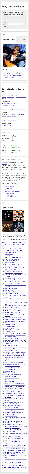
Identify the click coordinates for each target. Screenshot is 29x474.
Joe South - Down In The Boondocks (14, 362)
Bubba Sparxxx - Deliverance (12, 378)
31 (25, 244)
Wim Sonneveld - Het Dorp (11, 407)
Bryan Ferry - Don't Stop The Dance (13, 307)
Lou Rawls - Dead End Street (12, 261)
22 (10, 244)
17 (2, 244)
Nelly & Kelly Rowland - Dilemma (13, 330)
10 (16, 242)
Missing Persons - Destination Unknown (15, 281)
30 (23, 244)
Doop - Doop (8, 361)
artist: (4, 12)
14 (22, 242)
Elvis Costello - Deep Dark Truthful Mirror (15, 421)
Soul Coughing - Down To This (12, 366)
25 (15, 244)
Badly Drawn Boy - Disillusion (12, 436)
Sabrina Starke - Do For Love (12, 292)
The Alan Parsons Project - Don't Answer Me (16, 347)
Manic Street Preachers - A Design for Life (15, 424)
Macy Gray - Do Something (11, 338)
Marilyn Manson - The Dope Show (13, 405)
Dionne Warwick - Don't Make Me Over (14, 447)
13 (20, 242)
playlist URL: (5, 23)
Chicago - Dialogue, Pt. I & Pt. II (13, 429)
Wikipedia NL (6, 74)
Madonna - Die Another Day (12, 283)
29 (22, 244)
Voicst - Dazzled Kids (10, 323)
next (3, 246)
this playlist (18, 235)
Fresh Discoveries (9, 193)
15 (24, 242)
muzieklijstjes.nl (12, 120)
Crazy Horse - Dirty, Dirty (11, 331)
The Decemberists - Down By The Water (15, 311)
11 (17, 242)
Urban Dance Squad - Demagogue (13, 278)
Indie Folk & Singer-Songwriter (13, 191)
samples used (13, 114)
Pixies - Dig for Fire (9, 328)
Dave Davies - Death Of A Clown (13, 266)
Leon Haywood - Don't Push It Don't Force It (16, 448)
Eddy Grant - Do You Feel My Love (13, 391)
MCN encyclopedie (12, 75)
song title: (5, 14)
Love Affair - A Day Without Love (13, 374)
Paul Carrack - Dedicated (11, 416)
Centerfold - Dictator (10, 431)
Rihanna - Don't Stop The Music (13, 404)
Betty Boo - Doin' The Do (11, 345)
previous (4, 242)
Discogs (4, 97)
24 (14, 244)
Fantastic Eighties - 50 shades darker (14, 197)
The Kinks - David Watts (11, 373)
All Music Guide (6, 103)
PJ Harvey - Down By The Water (12, 312)
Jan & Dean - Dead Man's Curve (13, 462)
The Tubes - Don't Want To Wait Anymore (15, 454)
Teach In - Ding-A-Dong (11, 288)
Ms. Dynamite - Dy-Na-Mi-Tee (12, 252)
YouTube (4, 125)
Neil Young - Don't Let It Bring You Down (15, 445)
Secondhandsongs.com (15, 109)
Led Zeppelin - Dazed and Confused (14, 257)
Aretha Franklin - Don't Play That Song (14, 402)
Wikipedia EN (14, 74)
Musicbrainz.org (11, 97)
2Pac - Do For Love (9, 290)
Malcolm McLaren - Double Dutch (13, 249)
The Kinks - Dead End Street (12, 259)
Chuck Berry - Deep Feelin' (11, 423)
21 (9, 244)
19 (5, 244)
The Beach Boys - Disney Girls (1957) (14, 438)
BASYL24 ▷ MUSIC (9, 186)
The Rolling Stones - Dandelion (13, 317)
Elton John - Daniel (9, 371)
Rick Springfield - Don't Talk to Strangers (15, 355)
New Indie (7, 190)
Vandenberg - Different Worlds (12, 326)
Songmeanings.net (6, 105)
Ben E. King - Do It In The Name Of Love (15, 385)
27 (18, 244)
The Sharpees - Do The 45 (11, 293)
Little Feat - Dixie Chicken (11, 440)
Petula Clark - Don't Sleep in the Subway (15, 450)
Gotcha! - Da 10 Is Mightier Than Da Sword (16, 459)
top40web (4, 120)
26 (17, 244)
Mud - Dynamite (9, 254)
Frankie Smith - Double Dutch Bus (13, 250)
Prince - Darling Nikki (10, 414)
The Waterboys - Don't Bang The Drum (14, 393)
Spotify (9, 125)
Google (13, 77)
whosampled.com (11, 116)
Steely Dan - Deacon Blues (11, 460)
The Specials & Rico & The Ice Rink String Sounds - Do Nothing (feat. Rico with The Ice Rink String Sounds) (15, 334)
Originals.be (5, 109)
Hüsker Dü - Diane (9, 381)
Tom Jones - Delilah (10, 324)
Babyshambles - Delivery (11, 379)
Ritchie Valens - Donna (10, 309)
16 (25, 242)
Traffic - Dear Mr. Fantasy (11, 376)
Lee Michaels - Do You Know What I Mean (15, 340)
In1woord (4, 164)
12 (19, 242)
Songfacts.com (14, 103)
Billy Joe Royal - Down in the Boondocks (15, 364)
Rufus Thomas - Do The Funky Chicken (14, 386)
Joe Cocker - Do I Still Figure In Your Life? (15, 383)
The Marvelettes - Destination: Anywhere (15, 280)
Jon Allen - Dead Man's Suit (12, 262)
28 (20, 244)
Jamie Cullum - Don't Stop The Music (14, 452)
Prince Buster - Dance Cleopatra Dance (14, 412)
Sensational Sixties (10, 195)
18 (4, 244)
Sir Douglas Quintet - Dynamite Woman (15, 255)
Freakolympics (8, 188)
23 (12, 244)
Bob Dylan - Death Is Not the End (13, 264)
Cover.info (24, 109)
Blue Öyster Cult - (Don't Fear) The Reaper (15, 305)
